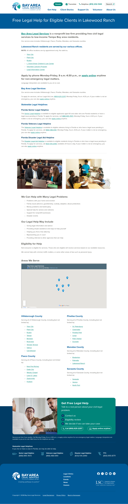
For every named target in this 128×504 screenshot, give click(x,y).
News (65, 482)
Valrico (29, 348)
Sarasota (75, 379)
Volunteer (97, 9)
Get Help (52, 9)
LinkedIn (114, 473)
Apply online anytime (101, 428)
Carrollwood (31, 351)
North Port (76, 385)
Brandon (30, 339)
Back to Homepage (74, 495)
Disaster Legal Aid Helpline (34, 141)
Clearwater (76, 330)
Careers (66, 485)
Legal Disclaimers (48, 495)
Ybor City (30, 54)
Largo (74, 336)
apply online (89, 75)
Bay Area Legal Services (35, 33)
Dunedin (75, 342)
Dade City (30, 369)
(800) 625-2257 (60, 96)
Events (66, 479)
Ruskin (29, 61)
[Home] (26, 6)
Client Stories (67, 9)
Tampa (29, 336)
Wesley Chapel (32, 373)
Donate (58, 4)
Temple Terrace (32, 345)
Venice (74, 382)
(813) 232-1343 (95, 4)
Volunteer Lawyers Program (37, 67)
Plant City (30, 58)
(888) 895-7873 (67, 116)
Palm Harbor (77, 339)
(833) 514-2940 (51, 144)
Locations (67, 477)
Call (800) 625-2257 (73, 428)
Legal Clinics (68, 474)
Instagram (110, 473)
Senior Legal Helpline (32, 114)
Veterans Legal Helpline (33, 127)
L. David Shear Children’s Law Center (40, 64)
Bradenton (76, 357)
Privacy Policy (61, 495)
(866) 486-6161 (51, 130)
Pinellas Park (77, 333)
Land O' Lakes (32, 376)
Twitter (102, 473)
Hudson (29, 382)
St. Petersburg (77, 326)
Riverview (30, 342)
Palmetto (75, 360)
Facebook (98, 473)
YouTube (106, 473)
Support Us (83, 9)
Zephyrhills (31, 379)
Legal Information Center (36, 70)
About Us (111, 9)
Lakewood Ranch (78, 363)
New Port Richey (33, 366)
